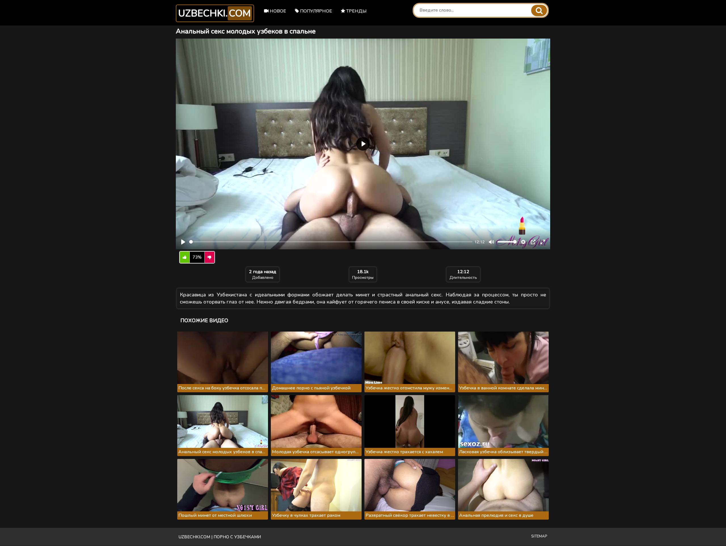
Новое (277, 11)
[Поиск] (539, 10)
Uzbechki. (214, 13)
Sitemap (539, 536)
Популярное (315, 11)
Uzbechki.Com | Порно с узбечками (220, 537)
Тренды (356, 11)
